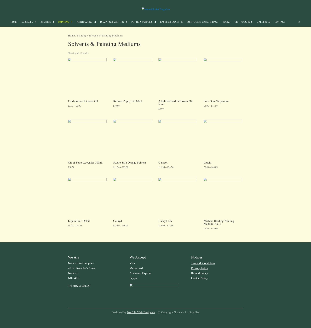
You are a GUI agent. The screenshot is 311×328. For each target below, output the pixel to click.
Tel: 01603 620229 (79, 285)
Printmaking (84, 22)
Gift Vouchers (244, 22)
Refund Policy (199, 273)
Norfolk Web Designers (141, 312)
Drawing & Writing (112, 22)
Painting (63, 22)
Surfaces (27, 22)
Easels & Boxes (169, 22)
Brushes (45, 22)
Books (226, 22)
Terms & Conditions (203, 263)
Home (14, 22)
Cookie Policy (199, 278)
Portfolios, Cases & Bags (202, 22)
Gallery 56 (263, 22)
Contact (280, 22)
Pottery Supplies (142, 22)
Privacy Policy (199, 268)
